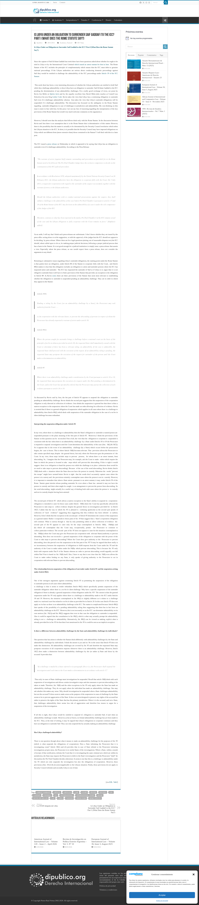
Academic (63, 43)
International (67, 795)
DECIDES (103, 792)
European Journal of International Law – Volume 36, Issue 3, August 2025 (103, 841)
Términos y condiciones (108, 890)
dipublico (40, 43)
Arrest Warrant (43, 792)
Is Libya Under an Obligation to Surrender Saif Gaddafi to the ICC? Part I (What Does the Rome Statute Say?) (101, 808)
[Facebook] (140, 2)
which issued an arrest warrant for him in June (91, 64)
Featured (69, 43)
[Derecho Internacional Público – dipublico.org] (46, 10)
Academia (58, 20)
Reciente (131, 55)
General (47, 795)
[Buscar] (166, 2)
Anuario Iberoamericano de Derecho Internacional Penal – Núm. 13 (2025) (153, 63)
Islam (100, 795)
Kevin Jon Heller (41, 798)
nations (69, 798)
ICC (56, 795)
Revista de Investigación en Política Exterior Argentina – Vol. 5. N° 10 (75, 841)
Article (57, 792)
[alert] (147, 38)
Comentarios (151, 55)
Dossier (108, 20)
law (53, 798)
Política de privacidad (162, 900)
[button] (193, 874)
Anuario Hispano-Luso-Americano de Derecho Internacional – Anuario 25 (152, 75)
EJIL (111, 792)
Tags (161, 55)
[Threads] (149, 2)
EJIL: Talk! (113, 782)
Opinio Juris (54, 94)
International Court (85, 795)
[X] (143, 2)
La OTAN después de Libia (47, 805)
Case (76, 792)
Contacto (62, 2)
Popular (141, 55)
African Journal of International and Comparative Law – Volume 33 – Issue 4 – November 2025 (154, 99)
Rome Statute (95, 798)
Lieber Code (57, 97)
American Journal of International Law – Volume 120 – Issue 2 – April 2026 (46, 841)
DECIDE (93, 792)
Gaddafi (37, 795)
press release (52, 144)
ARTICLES (67, 792)
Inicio (55, 2)
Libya (60, 798)
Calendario (118, 20)
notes (54, 276)
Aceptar (162, 895)
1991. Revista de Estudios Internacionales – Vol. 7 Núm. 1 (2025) (153, 111)
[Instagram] (146, 2)
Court (84, 792)
